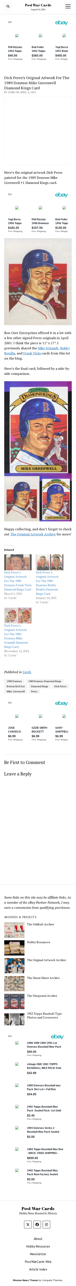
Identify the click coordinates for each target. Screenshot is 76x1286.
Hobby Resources (38, 942)
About (38, 1238)
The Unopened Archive (42, 996)
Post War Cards (38, 5)
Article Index (38, 1269)
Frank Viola (32, 353)
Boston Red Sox (16, 686)
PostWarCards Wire (38, 1261)
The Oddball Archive (40, 924)
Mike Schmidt (48, 348)
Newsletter (38, 1254)
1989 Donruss (14, 681)
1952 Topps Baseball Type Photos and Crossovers (44, 1015)
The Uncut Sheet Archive (43, 978)
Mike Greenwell (16, 691)
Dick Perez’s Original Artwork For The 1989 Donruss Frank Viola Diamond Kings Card (17, 580)
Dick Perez (60, 686)
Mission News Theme (25, 1280)
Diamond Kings (39, 686)
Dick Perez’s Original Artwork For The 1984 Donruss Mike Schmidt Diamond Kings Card (16, 636)
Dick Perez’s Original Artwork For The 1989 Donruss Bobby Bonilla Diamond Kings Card (47, 583)
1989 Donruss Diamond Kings (44, 681)
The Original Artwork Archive (33, 534)
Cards (27, 672)
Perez (34, 691)
